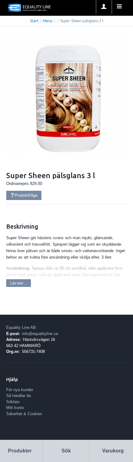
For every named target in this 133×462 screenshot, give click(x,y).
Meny (47, 21)
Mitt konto (15, 407)
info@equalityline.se (40, 333)
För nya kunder (19, 389)
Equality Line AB (21, 327)
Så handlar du (18, 395)
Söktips (13, 401)
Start (34, 21)
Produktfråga (26, 195)
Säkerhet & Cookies (24, 413)
